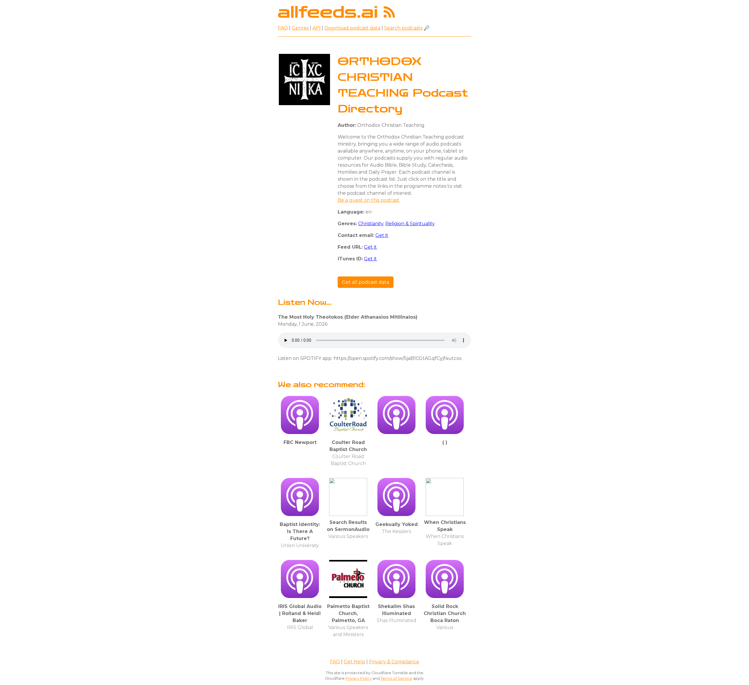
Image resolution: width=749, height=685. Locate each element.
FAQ (283, 28)
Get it (381, 235)
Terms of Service (396, 678)
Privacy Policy (359, 678)
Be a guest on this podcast (368, 200)
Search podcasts (403, 28)
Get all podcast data (365, 282)
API (316, 28)
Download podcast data (352, 28)
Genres (300, 28)
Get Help (354, 661)
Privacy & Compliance (394, 661)
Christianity (370, 223)
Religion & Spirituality (410, 223)
